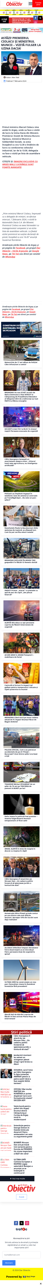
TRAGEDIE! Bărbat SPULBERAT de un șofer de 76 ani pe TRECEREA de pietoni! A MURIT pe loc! (20, 786)
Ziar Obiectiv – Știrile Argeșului (21, 249)
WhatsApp (10, 256)
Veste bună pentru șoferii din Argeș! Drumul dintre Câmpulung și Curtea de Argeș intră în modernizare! (22, 1113)
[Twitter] (21, 1223)
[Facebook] (16, 1223)
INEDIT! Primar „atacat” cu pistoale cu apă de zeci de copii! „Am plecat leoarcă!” (21, 592)
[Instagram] (27, 1223)
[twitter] (40, 18)
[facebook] (35, 18)
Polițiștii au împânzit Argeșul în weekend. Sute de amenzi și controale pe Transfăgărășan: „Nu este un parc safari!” (21, 497)
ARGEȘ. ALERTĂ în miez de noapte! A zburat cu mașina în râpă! (20, 850)
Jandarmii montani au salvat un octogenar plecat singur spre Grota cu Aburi (23, 1059)
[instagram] (35, 23)
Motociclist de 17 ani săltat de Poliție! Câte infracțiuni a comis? (21, 20)
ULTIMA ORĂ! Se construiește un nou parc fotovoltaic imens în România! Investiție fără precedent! (20, 984)
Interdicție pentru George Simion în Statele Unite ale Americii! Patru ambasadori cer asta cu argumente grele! (23, 1131)
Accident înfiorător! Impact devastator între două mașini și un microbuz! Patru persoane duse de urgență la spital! (21, 951)
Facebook (20, 247)
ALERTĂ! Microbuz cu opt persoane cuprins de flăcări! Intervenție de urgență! (19, 625)
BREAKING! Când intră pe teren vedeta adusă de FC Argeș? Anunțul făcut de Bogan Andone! (21, 719)
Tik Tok (14, 314)
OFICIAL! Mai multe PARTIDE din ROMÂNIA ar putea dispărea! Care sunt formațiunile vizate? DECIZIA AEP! (23, 1094)
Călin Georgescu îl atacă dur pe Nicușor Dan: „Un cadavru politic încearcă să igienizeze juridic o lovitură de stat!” (19, 882)
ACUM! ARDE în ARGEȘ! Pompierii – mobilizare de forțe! (19, 656)
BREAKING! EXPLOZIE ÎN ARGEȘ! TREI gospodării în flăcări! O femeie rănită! (21, 561)
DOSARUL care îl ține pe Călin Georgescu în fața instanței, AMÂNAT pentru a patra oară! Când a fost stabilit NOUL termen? (23, 1076)
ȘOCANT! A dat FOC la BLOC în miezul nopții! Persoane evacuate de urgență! (21, 430)
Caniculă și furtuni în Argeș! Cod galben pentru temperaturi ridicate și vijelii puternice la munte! (21, 687)
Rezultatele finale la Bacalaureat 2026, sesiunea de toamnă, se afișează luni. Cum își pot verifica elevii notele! (21, 530)
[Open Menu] (30, 3)
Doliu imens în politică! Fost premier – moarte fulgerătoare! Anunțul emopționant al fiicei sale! (21, 818)
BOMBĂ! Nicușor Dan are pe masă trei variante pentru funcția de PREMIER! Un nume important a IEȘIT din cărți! (23, 1148)
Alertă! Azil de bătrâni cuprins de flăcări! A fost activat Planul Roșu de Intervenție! (20, 1016)
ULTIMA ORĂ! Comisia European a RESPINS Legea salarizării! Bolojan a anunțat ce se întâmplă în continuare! (23, 1166)
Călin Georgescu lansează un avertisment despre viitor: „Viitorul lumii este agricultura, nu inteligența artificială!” (21, 462)
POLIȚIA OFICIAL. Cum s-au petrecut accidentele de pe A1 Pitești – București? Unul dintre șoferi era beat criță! (21, 753)
